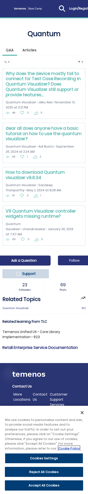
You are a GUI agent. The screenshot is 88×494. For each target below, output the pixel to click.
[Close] (82, 412)
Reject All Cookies (43, 472)
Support (28, 273)
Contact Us (40, 397)
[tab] (9, 51)
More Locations (21, 397)
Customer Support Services (58, 399)
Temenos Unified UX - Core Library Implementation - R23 (31, 334)
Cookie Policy (69, 448)
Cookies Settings (44, 458)
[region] (44, 450)
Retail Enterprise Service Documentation (40, 347)
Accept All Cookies (44, 485)
